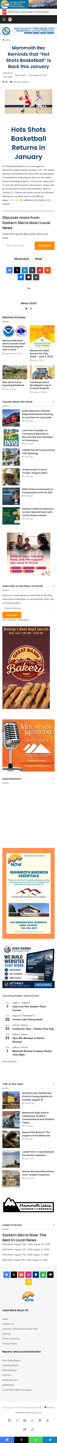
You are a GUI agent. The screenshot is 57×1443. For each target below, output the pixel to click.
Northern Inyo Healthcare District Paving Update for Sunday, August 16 (37, 1096)
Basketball (22, 258)
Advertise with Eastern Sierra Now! (20, 1329)
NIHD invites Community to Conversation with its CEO (37, 491)
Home (7, 40)
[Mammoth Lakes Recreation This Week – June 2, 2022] (42, 336)
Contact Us (8, 1324)
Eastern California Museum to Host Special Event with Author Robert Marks (38, 512)
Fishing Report (9, 1370)
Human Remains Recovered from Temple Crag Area (38, 1173)
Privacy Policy (9, 1343)
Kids (39, 258)
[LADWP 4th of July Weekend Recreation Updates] (11, 1159)
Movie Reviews (10, 1380)
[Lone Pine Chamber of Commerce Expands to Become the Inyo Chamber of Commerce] (11, 437)
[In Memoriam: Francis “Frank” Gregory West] (11, 476)
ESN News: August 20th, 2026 (17, 1244)
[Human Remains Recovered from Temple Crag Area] (11, 1178)
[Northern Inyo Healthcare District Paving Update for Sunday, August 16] (11, 1100)
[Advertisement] (28, 814)
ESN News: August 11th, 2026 (17, 1254)
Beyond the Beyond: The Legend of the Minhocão (36, 1134)
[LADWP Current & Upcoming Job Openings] (11, 457)
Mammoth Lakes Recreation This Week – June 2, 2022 (41, 353)
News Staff (20, 75)
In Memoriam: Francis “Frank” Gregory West (35, 471)
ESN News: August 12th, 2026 (17, 1249)
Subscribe (44, 245)
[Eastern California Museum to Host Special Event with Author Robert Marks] (11, 516)
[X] (31, 309)
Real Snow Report (11, 1360)
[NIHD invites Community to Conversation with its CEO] (11, 496)
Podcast (6, 1333)
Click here (15, 200)
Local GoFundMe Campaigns (17, 1390)
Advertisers (8, 1385)
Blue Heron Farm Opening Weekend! (13, 384)
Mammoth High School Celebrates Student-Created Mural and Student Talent (38, 1117)
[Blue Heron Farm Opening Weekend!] (14, 372)
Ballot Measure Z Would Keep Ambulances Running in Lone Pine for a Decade (37, 414)
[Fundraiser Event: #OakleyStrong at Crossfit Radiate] (42, 372)
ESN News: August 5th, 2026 (17, 1260)
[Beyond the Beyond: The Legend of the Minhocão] (11, 1139)
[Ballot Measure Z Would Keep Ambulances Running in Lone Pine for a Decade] (11, 418)
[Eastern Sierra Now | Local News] (10, 19)
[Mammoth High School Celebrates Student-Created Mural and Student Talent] (11, 1119)
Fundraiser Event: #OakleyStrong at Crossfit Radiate (40, 385)
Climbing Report (10, 1365)
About (5, 1319)
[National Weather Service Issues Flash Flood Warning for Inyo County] (14, 331)
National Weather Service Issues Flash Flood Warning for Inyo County (13, 345)
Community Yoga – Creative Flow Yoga (33, 1028)
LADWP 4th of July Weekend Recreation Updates (38, 1153)
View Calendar (9, 1061)
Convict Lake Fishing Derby (28, 1019)
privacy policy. (13, 603)
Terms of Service (11, 1338)
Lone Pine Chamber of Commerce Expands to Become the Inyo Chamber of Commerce (37, 435)
